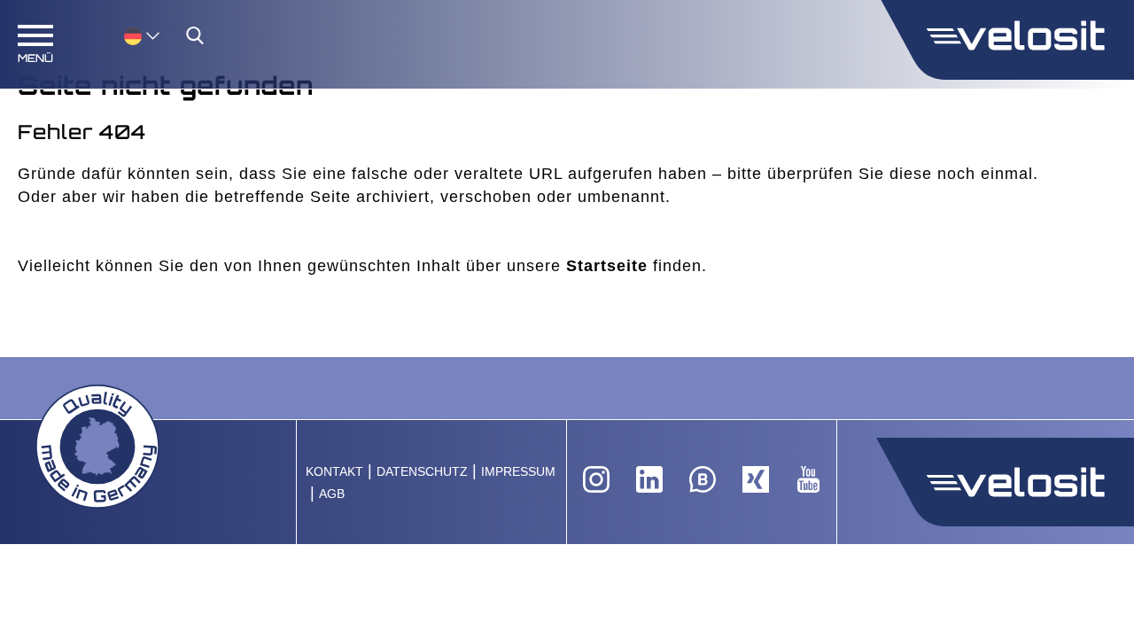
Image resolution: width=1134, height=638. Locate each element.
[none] (124, 35)
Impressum (518, 471)
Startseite (607, 266)
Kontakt (334, 471)
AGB (332, 494)
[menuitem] (141, 35)
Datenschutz (422, 471)
